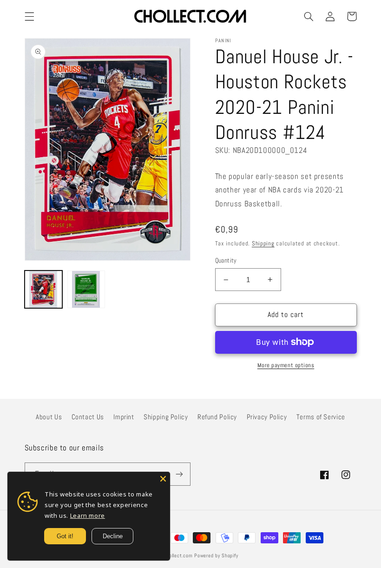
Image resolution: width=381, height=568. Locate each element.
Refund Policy (217, 417)
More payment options (286, 365)
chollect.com (178, 556)
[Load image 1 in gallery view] (44, 290)
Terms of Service (320, 417)
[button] (29, 16)
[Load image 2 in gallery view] (86, 290)
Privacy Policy (267, 417)
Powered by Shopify (216, 556)
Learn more (87, 515)
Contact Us (88, 417)
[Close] (163, 478)
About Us (49, 417)
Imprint (123, 417)
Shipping (263, 243)
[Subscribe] (179, 473)
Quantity (226, 260)
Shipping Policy (166, 417)
